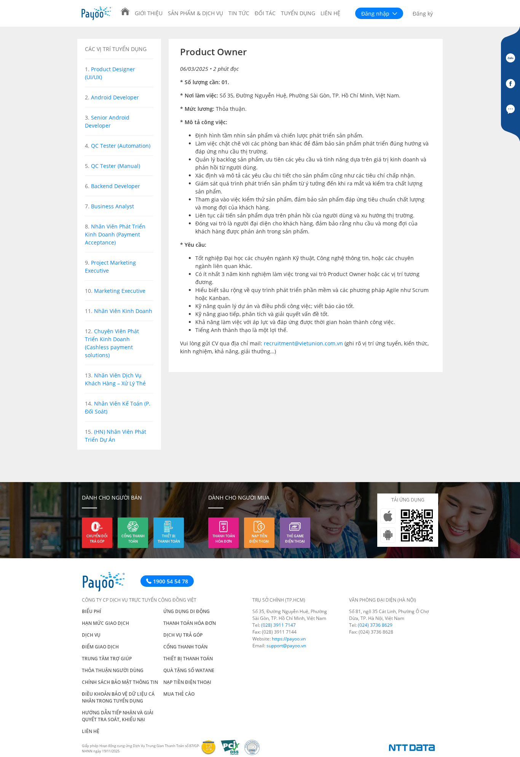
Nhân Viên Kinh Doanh (123, 311)
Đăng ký (423, 13)
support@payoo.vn (286, 645)
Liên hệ (330, 13)
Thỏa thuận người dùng (113, 670)
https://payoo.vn (289, 639)
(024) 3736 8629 (375, 625)
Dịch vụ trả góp (183, 635)
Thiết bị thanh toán (169, 538)
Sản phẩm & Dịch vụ (195, 13)
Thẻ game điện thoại (295, 538)
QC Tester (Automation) (120, 145)
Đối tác (265, 13)
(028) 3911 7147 (278, 625)
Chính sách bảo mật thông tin (120, 682)
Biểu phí (91, 611)
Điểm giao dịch (100, 647)
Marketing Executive (119, 290)
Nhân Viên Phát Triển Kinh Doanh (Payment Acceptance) (115, 234)
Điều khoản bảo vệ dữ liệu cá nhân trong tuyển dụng (118, 697)
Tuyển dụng (298, 13)
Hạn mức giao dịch (105, 623)
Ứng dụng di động (186, 611)
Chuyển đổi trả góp (97, 538)
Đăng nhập (376, 13)
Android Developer (115, 97)
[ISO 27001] (253, 753)
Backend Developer (115, 186)
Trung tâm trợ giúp (107, 658)
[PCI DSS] (233, 753)
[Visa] (211, 753)
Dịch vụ (91, 635)
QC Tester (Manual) (115, 165)
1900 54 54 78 (170, 581)
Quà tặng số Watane (188, 670)
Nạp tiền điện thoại (259, 538)
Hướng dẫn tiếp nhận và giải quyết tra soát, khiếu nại (117, 716)
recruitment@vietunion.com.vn (303, 343)
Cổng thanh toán (133, 538)
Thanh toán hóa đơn (223, 538)
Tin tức (238, 13)
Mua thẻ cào (179, 694)
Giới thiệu (149, 13)
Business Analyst (112, 206)
